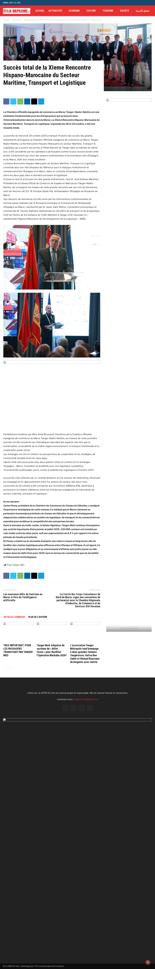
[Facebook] (6, 101)
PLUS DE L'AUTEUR (37, 616)
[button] (149, 3)
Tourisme (107, 10)
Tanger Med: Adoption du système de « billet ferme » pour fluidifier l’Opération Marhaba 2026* (52, 650)
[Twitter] (13, 101)
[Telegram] (41, 101)
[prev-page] (5, 668)
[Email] (34, 101)
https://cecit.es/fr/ (129, 628)
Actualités (55, 10)
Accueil (39, 10)
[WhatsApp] (20, 101)
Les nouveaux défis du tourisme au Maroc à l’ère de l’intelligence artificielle (22, 597)
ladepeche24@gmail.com (86, 699)
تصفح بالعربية (142, 10)
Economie (74, 10)
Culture (91, 10)
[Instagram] (73, 708)
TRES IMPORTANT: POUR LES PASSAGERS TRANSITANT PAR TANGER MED (18, 650)
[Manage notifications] (147, 962)
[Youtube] (90, 708)
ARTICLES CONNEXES (14, 616)
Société (124, 10)
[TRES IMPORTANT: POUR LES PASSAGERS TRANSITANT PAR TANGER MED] (18, 632)
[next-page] (10, 668)
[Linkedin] (27, 101)
